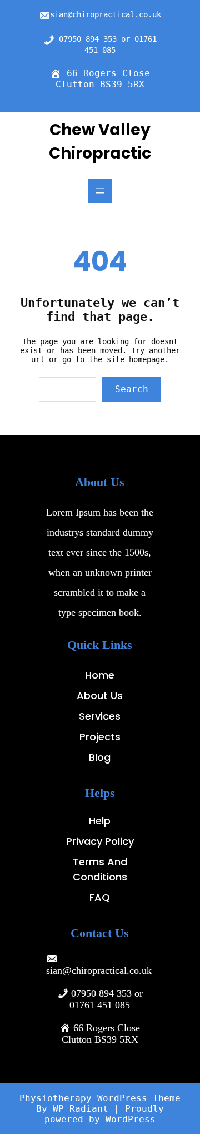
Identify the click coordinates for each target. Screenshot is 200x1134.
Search (131, 389)
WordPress (131, 1119)
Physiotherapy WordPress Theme (100, 1098)
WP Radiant (80, 1108)
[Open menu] (100, 191)
